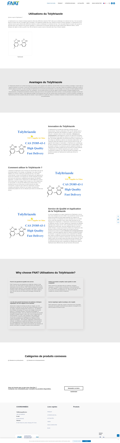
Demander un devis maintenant (74, 389)
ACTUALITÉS (81, 3)
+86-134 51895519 (20, 414)
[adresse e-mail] (118, 222)
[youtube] (114, 3)
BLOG (48, 428)
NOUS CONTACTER (97, 3)
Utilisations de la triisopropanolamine (36, 360)
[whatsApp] (118, 219)
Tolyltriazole (20, 56)
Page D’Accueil (51, 3)
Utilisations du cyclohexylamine (16, 360)
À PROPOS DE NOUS (70, 3)
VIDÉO (88, 3)
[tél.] (118, 216)
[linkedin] (112, 3)
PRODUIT (60, 3)
